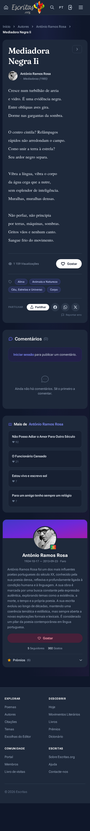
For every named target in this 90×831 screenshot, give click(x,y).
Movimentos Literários (64, 714)
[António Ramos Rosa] (13, 75)
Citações (11, 722)
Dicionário (56, 736)
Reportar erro (74, 314)
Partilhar (40, 307)
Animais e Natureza (44, 281)
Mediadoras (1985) (35, 78)
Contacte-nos (58, 771)
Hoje (52, 707)
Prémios (54, 729)
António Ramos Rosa (51, 26)
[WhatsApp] (65, 307)
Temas (9, 729)
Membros (11, 764)
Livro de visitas (15, 771)
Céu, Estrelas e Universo (26, 289)
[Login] (70, 7)
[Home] (6, 7)
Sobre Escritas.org (62, 757)
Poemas (10, 707)
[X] (75, 307)
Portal (9, 757)
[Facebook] (55, 307)
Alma (21, 281)
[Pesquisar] (52, 7)
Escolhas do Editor (18, 736)
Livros (53, 722)
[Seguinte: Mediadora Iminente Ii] (77, 49)
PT (61, 7)
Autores (23, 26)
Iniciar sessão (23, 354)
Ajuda (53, 764)
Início (6, 26)
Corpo (54, 289)
